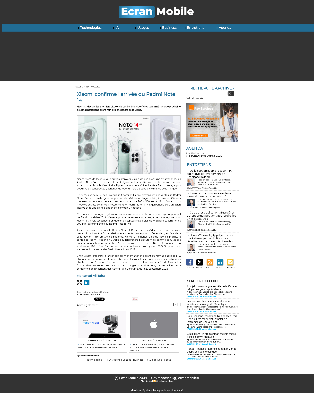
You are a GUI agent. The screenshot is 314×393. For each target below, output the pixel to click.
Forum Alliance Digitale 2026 (205, 155)
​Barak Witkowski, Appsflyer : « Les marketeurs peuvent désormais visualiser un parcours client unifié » (210, 238)
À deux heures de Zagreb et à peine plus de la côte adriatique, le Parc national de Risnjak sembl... (209, 293)
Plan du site (146, 381)
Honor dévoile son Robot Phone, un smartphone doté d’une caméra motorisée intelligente (101, 346)
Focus (167, 359)
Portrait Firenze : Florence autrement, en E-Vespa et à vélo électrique (212, 350)
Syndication (161, 381)
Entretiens (195, 28)
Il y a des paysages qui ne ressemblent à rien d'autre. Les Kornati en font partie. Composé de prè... (212, 308)
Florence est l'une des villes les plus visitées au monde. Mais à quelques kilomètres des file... (211, 355)
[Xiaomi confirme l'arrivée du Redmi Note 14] (129, 116)
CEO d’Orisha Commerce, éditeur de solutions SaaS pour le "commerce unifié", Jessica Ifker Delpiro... (217, 201)
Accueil (79, 87)
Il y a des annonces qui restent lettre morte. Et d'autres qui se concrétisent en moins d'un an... (211, 340)
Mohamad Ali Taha (91, 276)
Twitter (199, 267)
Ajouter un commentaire (88, 356)
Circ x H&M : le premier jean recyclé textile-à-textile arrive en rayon (212, 335)
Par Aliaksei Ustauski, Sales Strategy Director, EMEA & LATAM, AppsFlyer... (215, 222)
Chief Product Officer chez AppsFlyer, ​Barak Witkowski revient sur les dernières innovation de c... (217, 246)
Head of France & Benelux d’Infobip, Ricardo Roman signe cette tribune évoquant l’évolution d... (214, 182)
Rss (207, 267)
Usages (143, 28)
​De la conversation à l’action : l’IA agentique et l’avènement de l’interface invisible (209, 174)
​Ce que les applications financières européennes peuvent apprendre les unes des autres (211, 215)
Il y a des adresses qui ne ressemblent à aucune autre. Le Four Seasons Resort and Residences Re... (211, 326)
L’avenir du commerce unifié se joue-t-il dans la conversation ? (209, 195)
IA (117, 28)
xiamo (106, 292)
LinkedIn (220, 267)
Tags (171, 381)
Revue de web (153, 359)
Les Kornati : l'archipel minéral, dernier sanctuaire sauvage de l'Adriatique (209, 303)
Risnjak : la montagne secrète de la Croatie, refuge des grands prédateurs (212, 288)
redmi (85, 292)
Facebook (190, 267)
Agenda (224, 28)
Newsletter (231, 267)
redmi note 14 (95, 292)
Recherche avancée (194, 98)
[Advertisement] (157, 56)
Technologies (90, 28)
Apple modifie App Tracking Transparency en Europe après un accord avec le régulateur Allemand (152, 347)
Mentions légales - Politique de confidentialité (157, 390)
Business (169, 28)
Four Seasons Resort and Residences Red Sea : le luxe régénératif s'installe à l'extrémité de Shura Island (212, 319)
